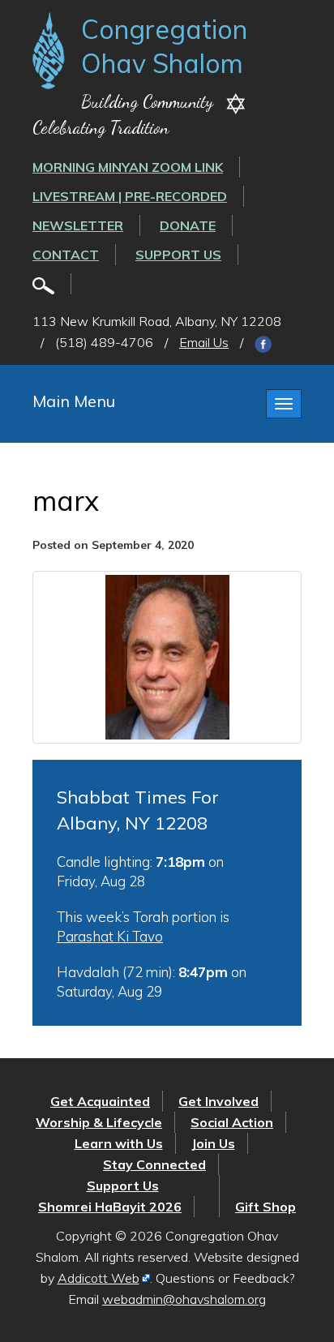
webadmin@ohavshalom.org (184, 1299)
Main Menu (73, 401)
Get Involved (218, 1101)
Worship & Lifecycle (99, 1122)
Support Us (178, 255)
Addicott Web (98, 1278)
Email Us (204, 342)
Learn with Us (119, 1143)
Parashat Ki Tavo (110, 936)
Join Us (213, 1143)
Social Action (232, 1122)
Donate (188, 225)
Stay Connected (154, 1164)
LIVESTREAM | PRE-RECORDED (129, 196)
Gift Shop (265, 1206)
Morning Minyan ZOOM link (127, 167)
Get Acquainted (100, 1101)
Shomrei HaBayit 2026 (110, 1206)
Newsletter (77, 225)
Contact (65, 255)
